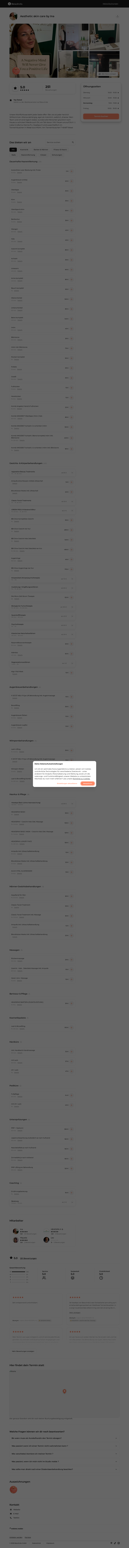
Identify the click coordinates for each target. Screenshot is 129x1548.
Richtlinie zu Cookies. (81, 779)
